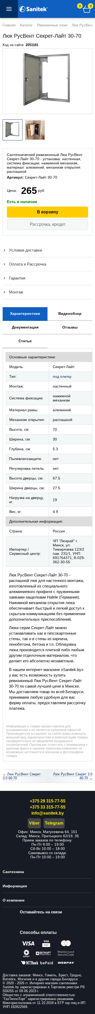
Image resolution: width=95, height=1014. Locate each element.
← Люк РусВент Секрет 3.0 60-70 (22, 776)
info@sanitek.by (47, 813)
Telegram (54, 823)
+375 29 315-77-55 (47, 801)
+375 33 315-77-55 (47, 807)
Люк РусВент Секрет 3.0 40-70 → (72, 776)
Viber (34, 823)
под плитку (62, 376)
